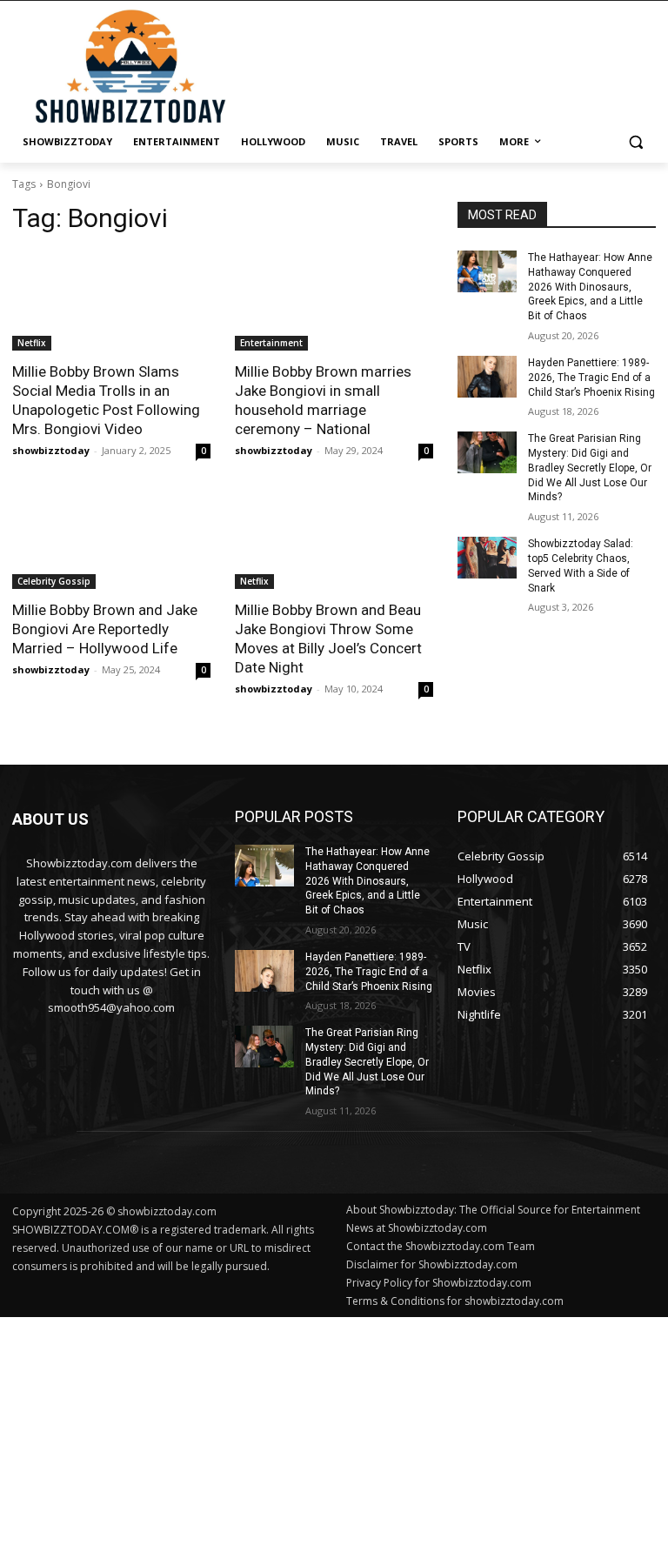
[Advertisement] (334, 1439)
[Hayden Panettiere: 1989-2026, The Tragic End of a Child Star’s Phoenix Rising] (487, 377)
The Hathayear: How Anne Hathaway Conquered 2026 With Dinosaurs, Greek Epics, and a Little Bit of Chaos (590, 286)
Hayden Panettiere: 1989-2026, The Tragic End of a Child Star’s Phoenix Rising (591, 377)
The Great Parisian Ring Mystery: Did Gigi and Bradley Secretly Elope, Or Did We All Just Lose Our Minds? (589, 467)
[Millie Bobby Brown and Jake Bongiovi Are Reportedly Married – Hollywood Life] (111, 539)
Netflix (31, 343)
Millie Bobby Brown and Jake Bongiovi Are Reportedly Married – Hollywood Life (104, 629)
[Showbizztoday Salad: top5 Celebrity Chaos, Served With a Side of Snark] (487, 558)
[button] (635, 142)
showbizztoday (51, 450)
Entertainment (271, 343)
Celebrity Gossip (53, 581)
